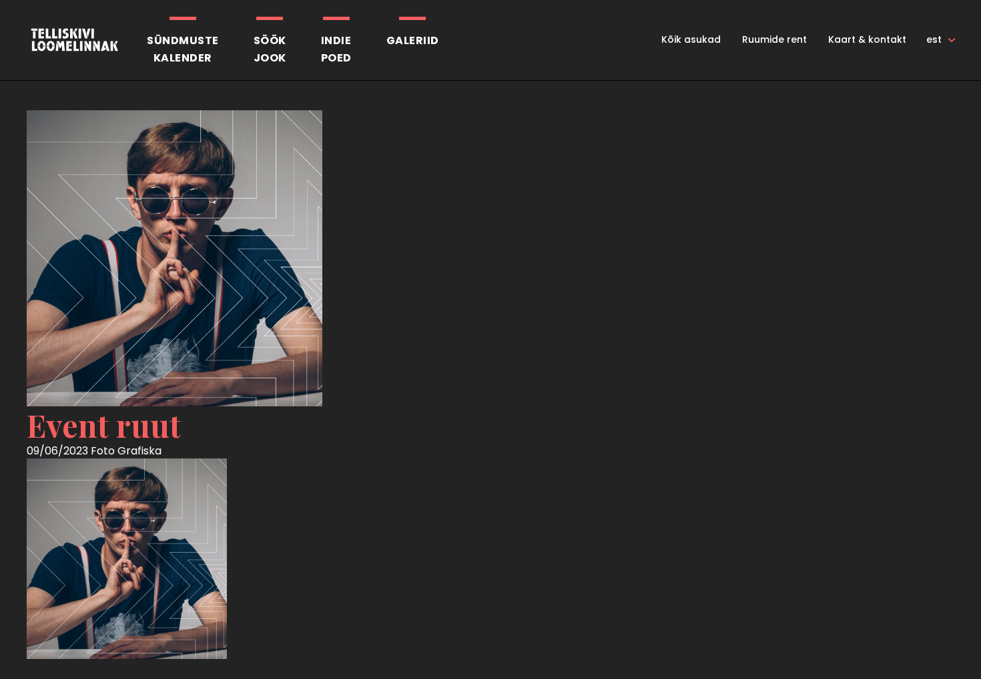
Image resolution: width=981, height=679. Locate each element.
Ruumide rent (774, 39)
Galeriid (412, 40)
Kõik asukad (691, 39)
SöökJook (270, 49)
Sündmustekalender (183, 49)
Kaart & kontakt (867, 39)
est (934, 39)
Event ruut (104, 425)
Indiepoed (336, 49)
